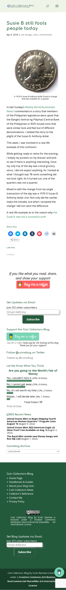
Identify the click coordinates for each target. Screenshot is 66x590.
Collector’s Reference (21, 493)
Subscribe (33, 319)
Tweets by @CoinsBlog (20, 358)
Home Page (15, 478)
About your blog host (21, 486)
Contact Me (15, 497)
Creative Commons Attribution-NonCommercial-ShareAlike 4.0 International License (33, 522)
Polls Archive (14, 406)
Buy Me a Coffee (15, 342)
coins (35, 34)
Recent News (23, 414)
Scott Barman (45, 517)
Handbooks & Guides (21, 482)
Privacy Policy (16, 501)
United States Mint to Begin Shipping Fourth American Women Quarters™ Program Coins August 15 (31, 421)
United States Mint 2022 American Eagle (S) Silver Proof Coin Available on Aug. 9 (31, 428)
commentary (45, 34)
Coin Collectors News (21, 490)
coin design (26, 34)
